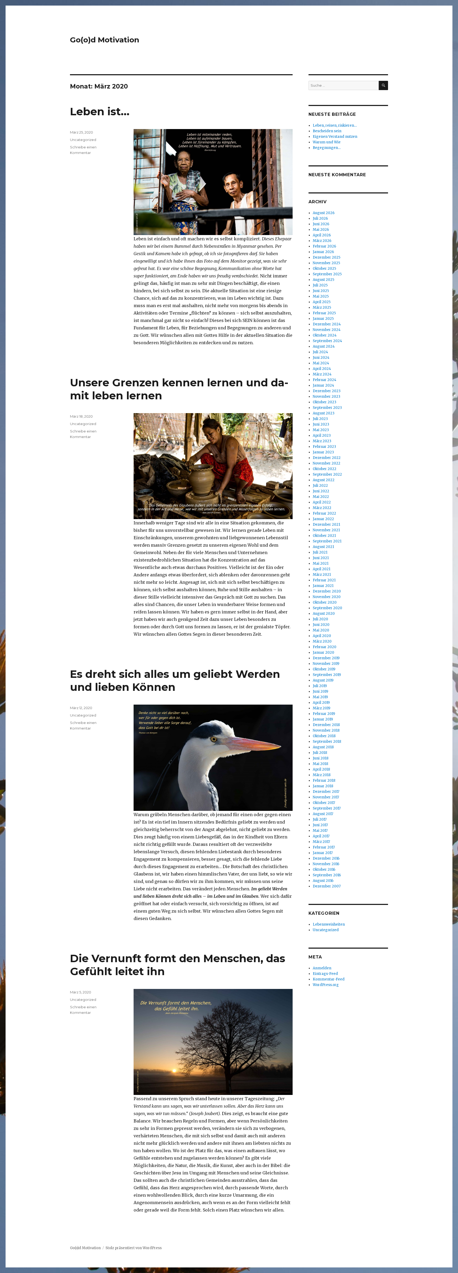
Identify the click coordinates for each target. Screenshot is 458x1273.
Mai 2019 (320, 697)
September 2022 (327, 474)
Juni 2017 (320, 825)
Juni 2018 (320, 758)
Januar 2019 (323, 719)
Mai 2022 (321, 496)
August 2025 (323, 279)
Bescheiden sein (327, 131)
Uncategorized (83, 140)
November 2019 (326, 663)
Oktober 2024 (325, 335)
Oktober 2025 (324, 268)
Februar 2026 (324, 246)
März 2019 (321, 708)
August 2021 (323, 547)
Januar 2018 (323, 786)
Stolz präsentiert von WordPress (133, 1248)
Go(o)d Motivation (104, 39)
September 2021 (327, 541)
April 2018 (321, 769)
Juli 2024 (320, 352)
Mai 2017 (320, 830)
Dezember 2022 (327, 458)
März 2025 (322, 307)
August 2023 (323, 413)
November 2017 (326, 797)
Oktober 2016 (324, 869)
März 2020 (322, 641)
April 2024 (322, 368)
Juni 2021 (321, 558)
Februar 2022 (324, 513)
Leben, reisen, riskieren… (335, 125)
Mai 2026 (321, 229)
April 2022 (322, 502)
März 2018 (322, 775)
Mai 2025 (321, 296)
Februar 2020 (324, 647)
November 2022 (326, 463)
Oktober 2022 (324, 469)
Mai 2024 (321, 363)
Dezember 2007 (327, 886)
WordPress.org (326, 985)
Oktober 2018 (324, 736)
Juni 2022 (321, 491)
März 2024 (322, 374)
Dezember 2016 (326, 858)
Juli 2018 (320, 752)
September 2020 (327, 608)
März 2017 (321, 841)
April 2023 (322, 435)
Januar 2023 (323, 452)
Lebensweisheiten (329, 924)
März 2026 (322, 240)
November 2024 (327, 330)
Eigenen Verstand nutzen (335, 136)
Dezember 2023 (327, 391)
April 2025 (322, 302)
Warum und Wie (327, 142)
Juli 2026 (320, 218)
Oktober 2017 (324, 803)
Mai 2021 (320, 563)
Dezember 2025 (326, 257)
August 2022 (323, 480)
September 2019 (327, 675)
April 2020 (322, 636)
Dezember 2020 (327, 591)
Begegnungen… (327, 147)
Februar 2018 (324, 780)
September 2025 (327, 274)
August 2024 (324, 346)
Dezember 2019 (326, 658)
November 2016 (326, 864)
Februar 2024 (324, 380)
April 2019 (321, 702)
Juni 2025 (321, 291)
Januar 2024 (323, 385)
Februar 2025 (324, 313)
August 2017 (323, 814)
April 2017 (321, 836)
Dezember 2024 (327, 324)
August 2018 (323, 747)
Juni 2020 (321, 624)
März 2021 (322, 574)
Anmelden (322, 968)
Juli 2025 (320, 285)
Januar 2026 (323, 252)
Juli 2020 (320, 619)
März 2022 (322, 508)
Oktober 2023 (324, 402)
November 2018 (326, 730)
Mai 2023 (321, 430)
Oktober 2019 (324, 669)
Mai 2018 (320, 764)
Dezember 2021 (326, 524)
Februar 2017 (324, 847)
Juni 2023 (321, 424)
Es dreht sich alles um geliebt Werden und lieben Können (175, 680)
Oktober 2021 (324, 535)
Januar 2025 (323, 318)
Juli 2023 (320, 419)
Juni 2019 (320, 691)
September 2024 (327, 341)
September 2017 (327, 808)
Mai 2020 (321, 630)
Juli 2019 (320, 686)
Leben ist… (99, 111)
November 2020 (327, 597)
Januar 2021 (323, 586)
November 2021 (326, 530)
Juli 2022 (320, 485)
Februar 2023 (324, 446)
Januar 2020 (323, 652)
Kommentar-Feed (329, 979)
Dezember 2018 (326, 725)
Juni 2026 (321, 224)
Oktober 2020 (325, 602)
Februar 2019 (324, 713)
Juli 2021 (320, 552)
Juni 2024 (321, 357)
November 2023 (326, 396)
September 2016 (327, 875)
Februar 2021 (324, 580)
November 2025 (326, 263)
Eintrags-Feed (325, 973)
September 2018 (327, 741)
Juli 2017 (320, 819)
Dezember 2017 (326, 791)
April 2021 (321, 569)
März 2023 (322, 441)
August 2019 (323, 680)
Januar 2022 (323, 519)
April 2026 (322, 235)
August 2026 (323, 213)
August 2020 (324, 613)
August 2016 (323, 880)
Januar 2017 (323, 853)
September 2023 (327, 407)
